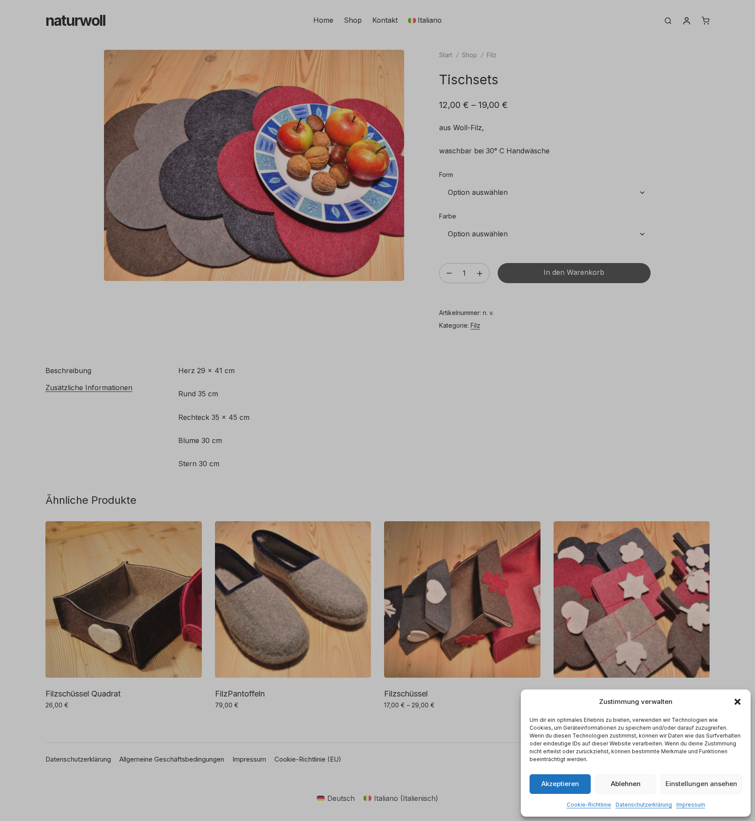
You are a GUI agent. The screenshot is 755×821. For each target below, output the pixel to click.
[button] (737, 701)
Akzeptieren (560, 783)
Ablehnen (626, 783)
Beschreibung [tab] (68, 370)
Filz (491, 55)
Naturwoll (75, 20)
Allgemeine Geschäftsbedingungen (171, 759)
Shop (353, 20)
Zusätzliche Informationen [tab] (88, 387)
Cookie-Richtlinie (589, 804)
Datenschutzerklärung (644, 804)
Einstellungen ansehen (701, 783)
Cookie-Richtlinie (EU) (307, 759)
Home (323, 20)
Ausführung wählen (79, 724)
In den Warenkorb (574, 272)
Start (445, 55)
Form (446, 174)
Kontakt (385, 20)
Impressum (690, 804)
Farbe (447, 216)
